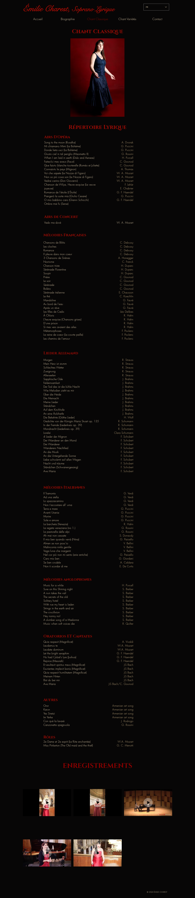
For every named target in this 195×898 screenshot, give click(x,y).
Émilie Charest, (47, 9)
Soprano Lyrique (93, 9)
